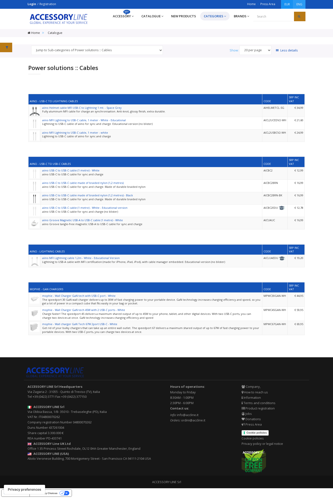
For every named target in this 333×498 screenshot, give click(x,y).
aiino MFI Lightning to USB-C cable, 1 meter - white (75, 132)
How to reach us (255, 392)
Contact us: (179, 408)
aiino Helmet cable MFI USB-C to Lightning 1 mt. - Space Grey (82, 108)
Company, (253, 386)
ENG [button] (299, 4)
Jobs (248, 413)
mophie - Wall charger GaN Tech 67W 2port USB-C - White (79, 324)
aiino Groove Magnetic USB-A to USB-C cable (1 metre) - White (82, 220)
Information (252, 397)
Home (251, 4)
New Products (183, 16)
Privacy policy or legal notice (262, 443)
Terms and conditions (259, 403)
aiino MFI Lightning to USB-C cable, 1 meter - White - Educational (84, 120)
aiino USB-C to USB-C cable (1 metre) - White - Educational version (84, 207)
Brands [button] (240, 16)
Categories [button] (213, 16)
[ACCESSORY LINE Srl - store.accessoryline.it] (59, 19)
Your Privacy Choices (45, 493)
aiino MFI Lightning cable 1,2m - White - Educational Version (81, 258)
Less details (289, 50)
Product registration (260, 408)
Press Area (267, 4)
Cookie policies (256, 432)
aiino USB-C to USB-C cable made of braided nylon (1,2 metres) (83, 183)
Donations (253, 419)
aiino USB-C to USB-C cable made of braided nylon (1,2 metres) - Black (87, 195)
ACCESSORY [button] (122, 15)
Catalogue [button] (151, 16)
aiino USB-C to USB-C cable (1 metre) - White (70, 170)
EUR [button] (287, 4)
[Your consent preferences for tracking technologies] (24, 489)
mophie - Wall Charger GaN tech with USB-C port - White (79, 296)
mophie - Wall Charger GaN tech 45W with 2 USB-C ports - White (83, 310)
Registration (47, 4)
